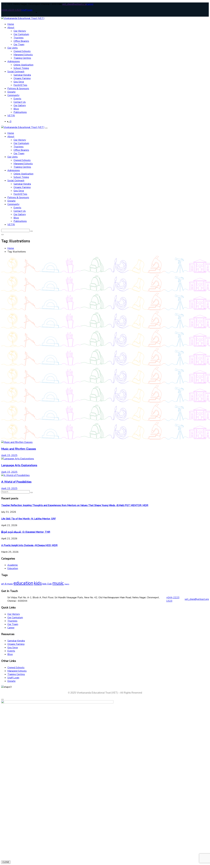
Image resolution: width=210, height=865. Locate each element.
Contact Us (20, 102)
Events (17, 98)
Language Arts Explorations (19, 465)
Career (89, 4)
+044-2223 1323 (11, 10)
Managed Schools (23, 54)
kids (38, 583)
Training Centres (22, 58)
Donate (11, 92)
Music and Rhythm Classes (18, 449)
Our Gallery (20, 105)
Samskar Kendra (22, 75)
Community (13, 95)
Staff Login (13, 677)
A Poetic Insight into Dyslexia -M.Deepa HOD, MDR (29, 545)
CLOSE (5, 862)
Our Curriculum (21, 34)
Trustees (19, 37)
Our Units (12, 48)
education (23, 583)
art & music (7, 583)
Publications (20, 112)
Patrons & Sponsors (18, 88)
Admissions (13, 61)
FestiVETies (20, 85)
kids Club (47, 583)
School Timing (21, 68)
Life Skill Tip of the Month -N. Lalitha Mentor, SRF (28, 518)
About (10, 27)
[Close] (46, 128)
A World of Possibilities (16, 482)
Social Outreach (15, 71)
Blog (16, 109)
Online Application (23, 64)
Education (12, 568)
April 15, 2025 (9, 455)
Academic (12, 565)
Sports (66, 584)
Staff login (26, 10)
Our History (20, 31)
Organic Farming (22, 78)
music (58, 583)
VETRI (11, 115)
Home (10, 24)
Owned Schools (22, 51)
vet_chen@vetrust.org (74, 4)
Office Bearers (21, 41)
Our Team (19, 44)
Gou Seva (19, 81)
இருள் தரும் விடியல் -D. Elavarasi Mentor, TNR (25, 532)
